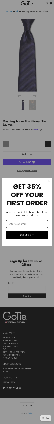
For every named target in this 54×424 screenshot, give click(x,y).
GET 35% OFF (27, 235)
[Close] (49, 181)
